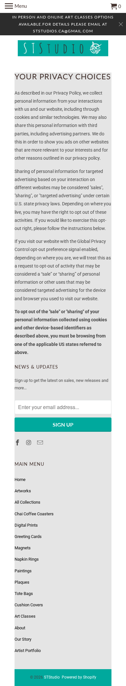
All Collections (27, 502)
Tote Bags (24, 593)
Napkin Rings (27, 559)
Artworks (23, 490)
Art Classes (25, 616)
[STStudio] (63, 49)
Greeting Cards (28, 536)
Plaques (22, 582)
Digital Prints (26, 525)
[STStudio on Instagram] (29, 442)
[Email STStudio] (40, 442)
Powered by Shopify (79, 677)
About (20, 627)
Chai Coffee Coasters (34, 513)
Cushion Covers (29, 604)
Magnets (23, 547)
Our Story (23, 639)
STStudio (52, 677)
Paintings (23, 570)
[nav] (16, 6)
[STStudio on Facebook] (18, 442)
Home (20, 479)
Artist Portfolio (28, 650)
